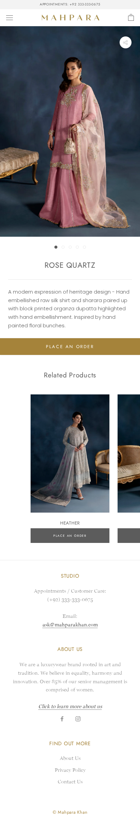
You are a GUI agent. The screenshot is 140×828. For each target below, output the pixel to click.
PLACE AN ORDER (70, 346)
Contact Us (70, 782)
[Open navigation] (9, 17)
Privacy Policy (70, 770)
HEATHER (70, 523)
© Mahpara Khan (70, 812)
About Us (70, 758)
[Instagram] (78, 719)
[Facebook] (62, 719)
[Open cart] (131, 17)
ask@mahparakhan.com (70, 625)
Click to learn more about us (70, 706)
